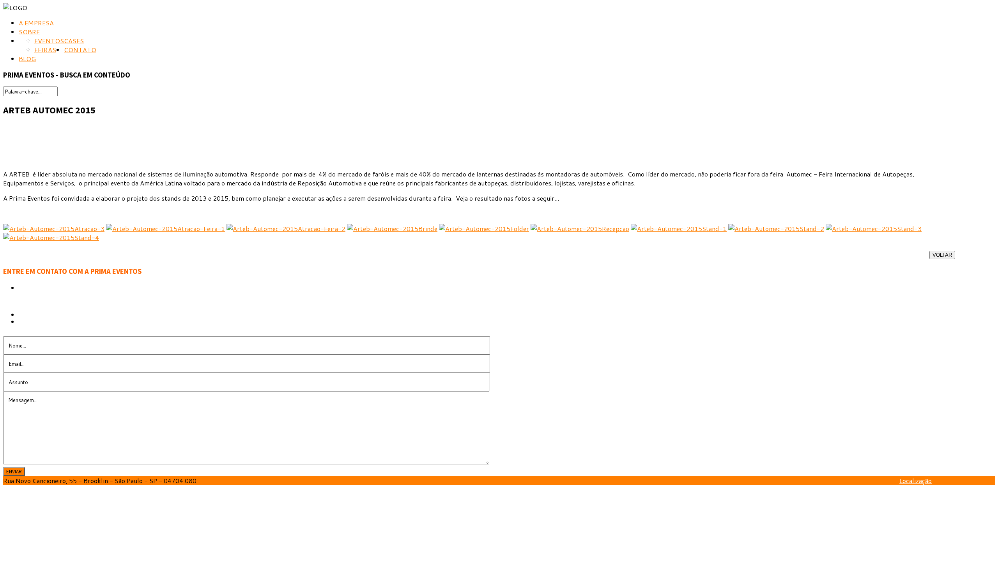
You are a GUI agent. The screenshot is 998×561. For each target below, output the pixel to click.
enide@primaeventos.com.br (77, 321)
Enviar (14, 471)
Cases (74, 40)
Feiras (45, 49)
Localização (915, 480)
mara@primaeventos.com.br (60, 327)
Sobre (29, 31)
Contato (80, 49)
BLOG (27, 58)
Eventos (49, 40)
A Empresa (36, 22)
